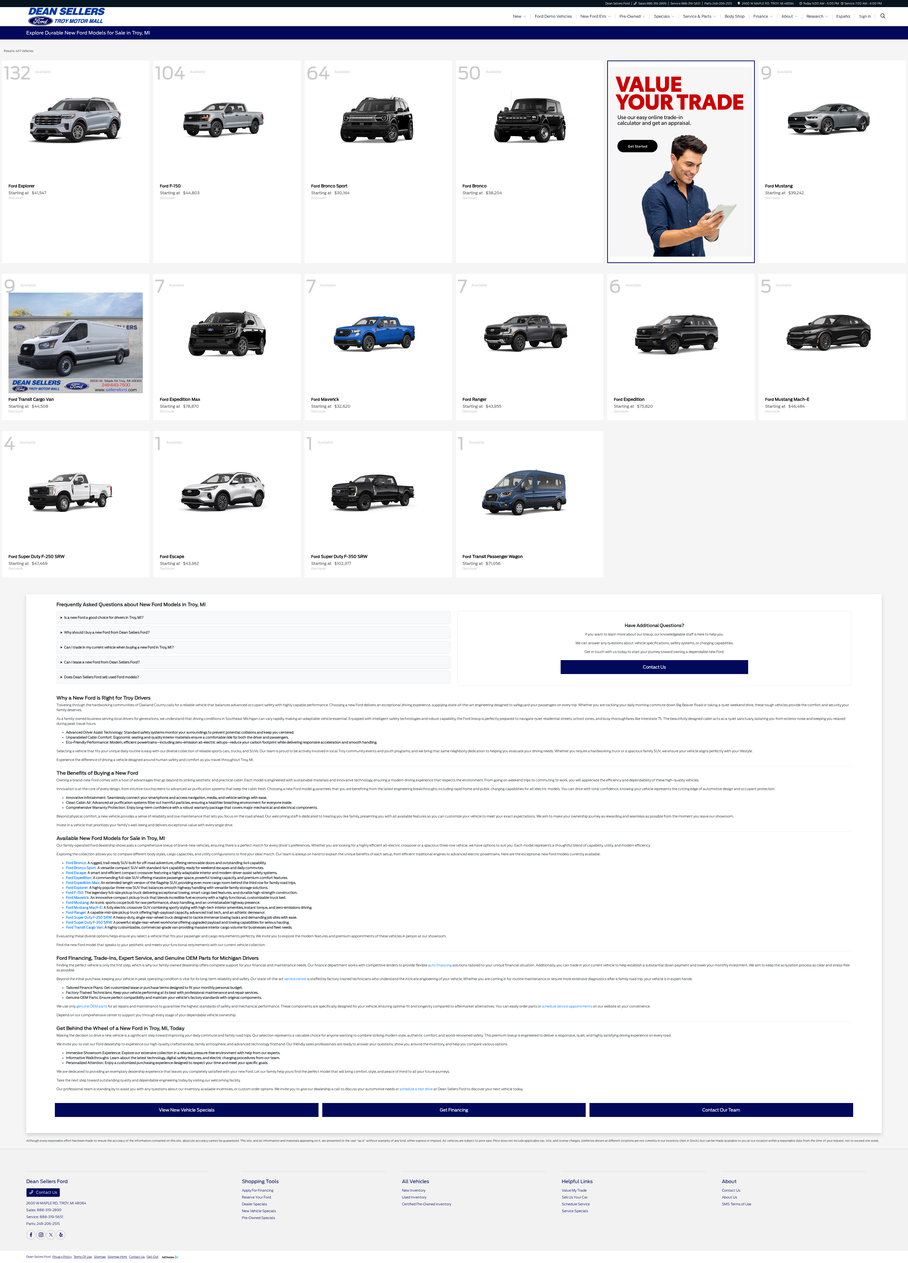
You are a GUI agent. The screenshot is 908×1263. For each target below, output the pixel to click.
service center (295, 979)
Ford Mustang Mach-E (84, 907)
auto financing (440, 965)
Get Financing (454, 1109)
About (729, 1181)
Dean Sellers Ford (38, 1257)
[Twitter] (51, 1235)
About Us (729, 1197)
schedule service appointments (567, 1006)
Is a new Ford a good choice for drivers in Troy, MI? (104, 617)
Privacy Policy (62, 1257)
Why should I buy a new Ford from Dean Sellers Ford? (107, 632)
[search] (883, 16)
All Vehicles (415, 1181)
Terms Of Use (83, 1257)
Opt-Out (152, 1257)
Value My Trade (574, 1190)
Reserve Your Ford (256, 1197)
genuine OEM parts (91, 1006)
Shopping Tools (260, 1181)
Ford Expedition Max (82, 883)
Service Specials (575, 1211)
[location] (739, 3)
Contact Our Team (721, 1109)
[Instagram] (41, 1235)
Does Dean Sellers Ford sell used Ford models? (101, 677)
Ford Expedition (78, 878)
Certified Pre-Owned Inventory (426, 1204)
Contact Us (654, 667)
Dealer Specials (254, 1204)
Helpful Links (577, 1181)
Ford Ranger (76, 912)
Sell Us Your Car (575, 1197)
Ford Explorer (76, 888)
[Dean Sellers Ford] (67, 16)
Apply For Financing (257, 1190)
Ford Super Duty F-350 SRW (89, 922)
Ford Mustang (77, 902)
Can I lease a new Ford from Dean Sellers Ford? (102, 662)
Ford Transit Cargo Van (84, 927)
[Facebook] (31, 1235)
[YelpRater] (60, 1235)
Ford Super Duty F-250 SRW (88, 917)
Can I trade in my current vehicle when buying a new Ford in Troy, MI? (119, 647)
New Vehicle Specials (259, 1211)
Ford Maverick (77, 898)
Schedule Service (576, 1204)
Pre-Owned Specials (258, 1218)
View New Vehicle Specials (186, 1109)
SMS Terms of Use (736, 1204)
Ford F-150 (74, 893)
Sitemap (100, 1257)
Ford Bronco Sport (81, 868)
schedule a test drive (416, 1089)
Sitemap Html (117, 1257)
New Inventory (413, 1190)
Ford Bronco (76, 863)
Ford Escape (76, 873)
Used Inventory (414, 1197)
